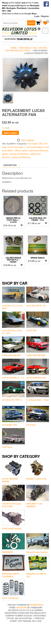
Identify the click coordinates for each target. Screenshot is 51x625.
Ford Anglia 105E (27, 47)
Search (31, 23)
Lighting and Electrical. (21, 157)
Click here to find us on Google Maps (19, 13)
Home (13, 47)
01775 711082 (32, 2)
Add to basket (10, 132)
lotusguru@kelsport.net (18, 5)
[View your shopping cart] (38, 23)
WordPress (36, 604)
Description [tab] (10, 165)
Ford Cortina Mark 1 (16, 147)
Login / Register (41, 16)
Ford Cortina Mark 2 (35, 147)
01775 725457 (15, 2)
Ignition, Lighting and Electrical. (26, 49)
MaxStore (21, 607)
